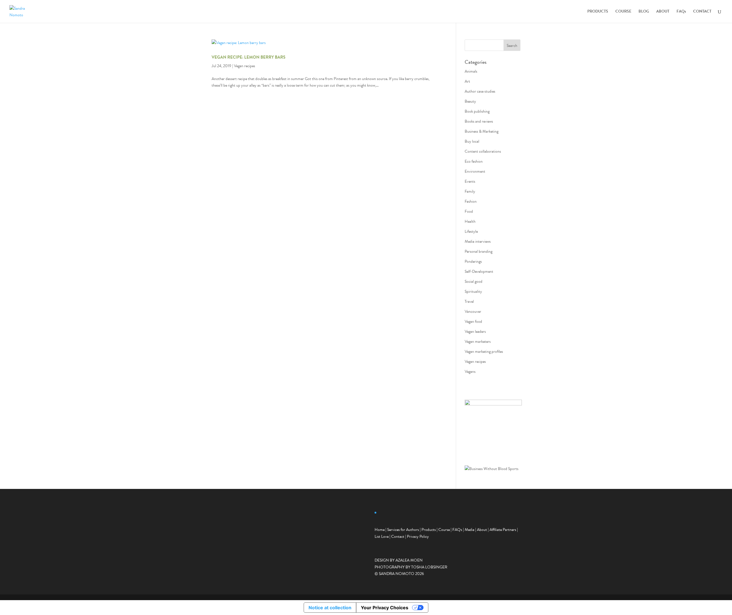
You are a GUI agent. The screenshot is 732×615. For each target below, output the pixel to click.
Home (380, 530)
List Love (382, 537)
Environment (475, 171)
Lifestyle (471, 231)
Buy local (472, 141)
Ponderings (473, 261)
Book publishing (477, 111)
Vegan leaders (475, 332)
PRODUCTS (597, 11)
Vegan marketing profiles (484, 352)
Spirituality (473, 291)
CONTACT (702, 11)
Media (469, 530)
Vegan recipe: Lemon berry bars (248, 57)
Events (470, 181)
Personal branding (478, 251)
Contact (397, 537)
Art (467, 81)
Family (470, 191)
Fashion (471, 201)
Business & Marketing (481, 131)
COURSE (623, 11)
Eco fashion (474, 161)
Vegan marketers (478, 342)
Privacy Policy (418, 537)
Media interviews (478, 241)
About (482, 530)
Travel (469, 301)
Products (428, 530)
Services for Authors (403, 530)
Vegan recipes (244, 66)
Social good (473, 281)
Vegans (470, 372)
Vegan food (473, 322)
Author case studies (480, 91)
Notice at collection (330, 607)
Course (444, 530)
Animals (471, 71)
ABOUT (662, 11)
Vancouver (473, 312)
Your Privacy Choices (384, 607)
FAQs (681, 11)
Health (470, 221)
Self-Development (479, 271)
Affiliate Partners (503, 530)
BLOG (643, 11)
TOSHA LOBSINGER (429, 567)
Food (469, 211)
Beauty (470, 101)
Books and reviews (479, 121)
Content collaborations (483, 151)
